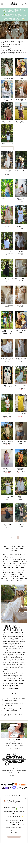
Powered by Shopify (14, 842)
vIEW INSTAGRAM (14, 748)
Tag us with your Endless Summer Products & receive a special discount (14, 743)
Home (13, 26)
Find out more (14, 775)
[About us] (14, 759)
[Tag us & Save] (14, 730)
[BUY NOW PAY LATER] (14, 786)
